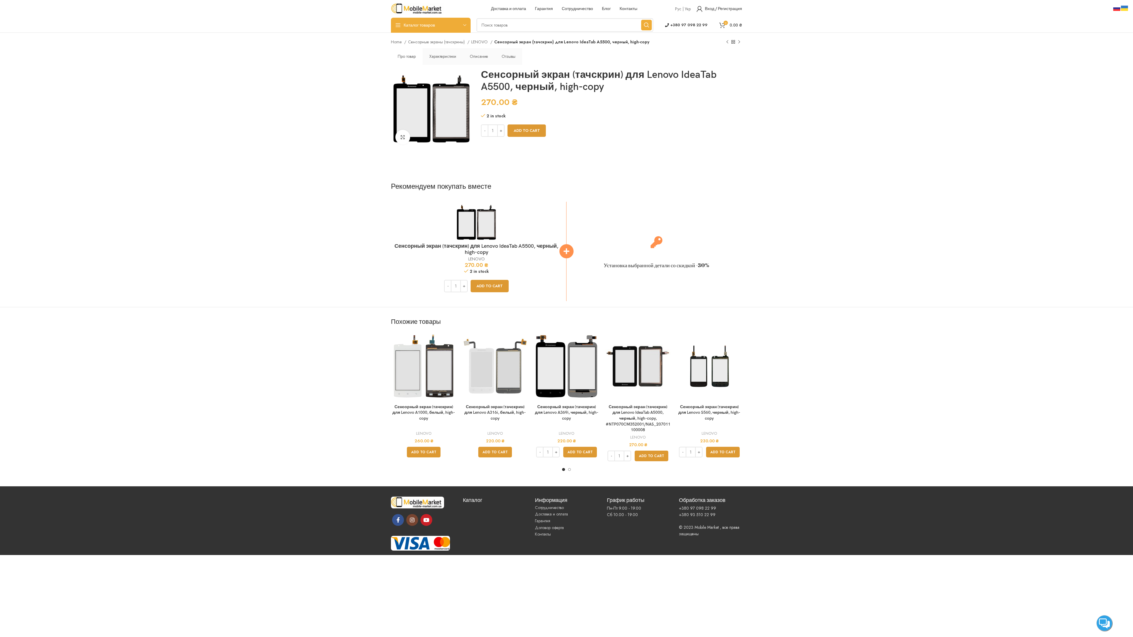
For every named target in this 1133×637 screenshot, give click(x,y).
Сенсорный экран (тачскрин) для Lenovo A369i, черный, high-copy (566, 412)
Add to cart (527, 130)
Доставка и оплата (551, 514)
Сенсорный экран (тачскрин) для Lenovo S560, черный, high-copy (709, 412)
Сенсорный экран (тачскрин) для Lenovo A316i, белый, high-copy (495, 412)
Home (397, 42)
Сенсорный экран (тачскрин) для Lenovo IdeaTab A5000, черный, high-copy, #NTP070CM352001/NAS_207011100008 (638, 418)
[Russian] (1117, 8)
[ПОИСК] (646, 25)
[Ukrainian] (1125, 8)
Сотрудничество (549, 507)
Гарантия (542, 521)
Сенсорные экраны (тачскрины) (437, 42)
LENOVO (480, 42)
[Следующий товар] (739, 42)
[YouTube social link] (426, 520)
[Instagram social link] (412, 520)
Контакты (543, 534)
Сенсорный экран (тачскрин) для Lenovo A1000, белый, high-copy (423, 412)
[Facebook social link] (398, 520)
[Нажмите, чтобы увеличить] (402, 137)
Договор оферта (549, 528)
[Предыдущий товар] (727, 42)
